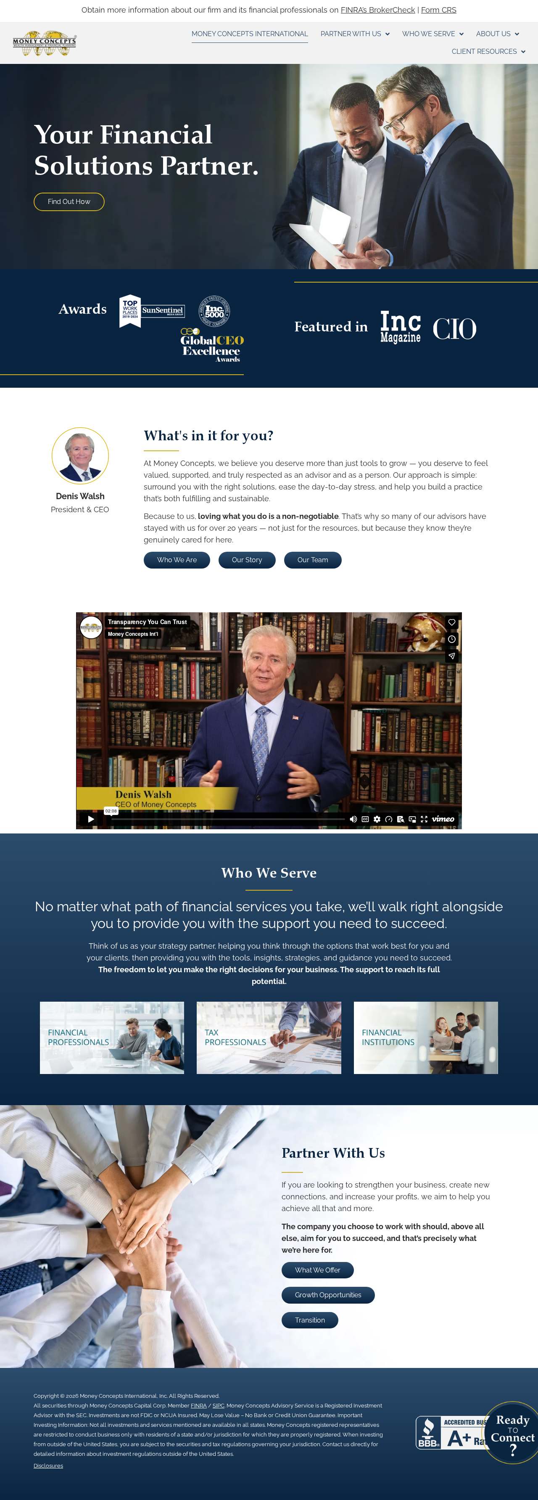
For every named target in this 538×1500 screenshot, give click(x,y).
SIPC (218, 1405)
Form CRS (438, 9)
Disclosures (48, 1466)
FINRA (199, 1405)
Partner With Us (351, 34)
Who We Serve (428, 34)
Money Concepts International (250, 34)
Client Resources (484, 52)
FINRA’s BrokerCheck (378, 9)
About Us (493, 34)
